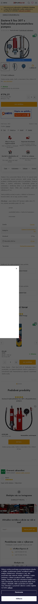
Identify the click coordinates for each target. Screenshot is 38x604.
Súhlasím (19, 599)
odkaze (10, 588)
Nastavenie (19, 592)
